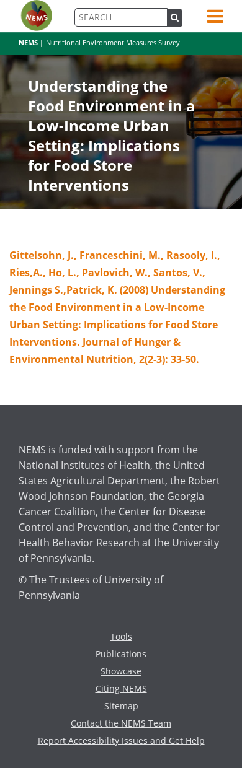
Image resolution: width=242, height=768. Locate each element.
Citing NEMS (121, 688)
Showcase (121, 671)
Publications (121, 654)
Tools (121, 636)
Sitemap (121, 706)
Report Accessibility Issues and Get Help (121, 740)
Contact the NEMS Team (121, 723)
